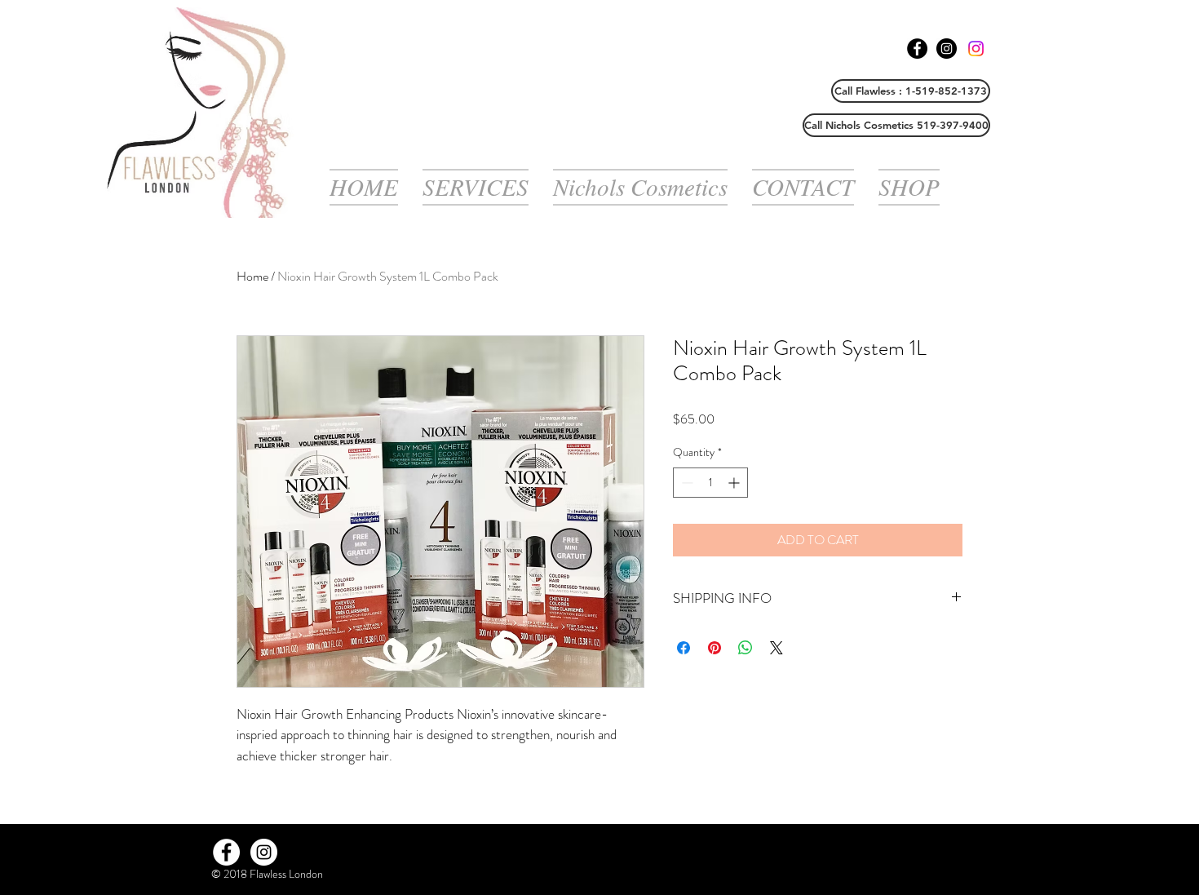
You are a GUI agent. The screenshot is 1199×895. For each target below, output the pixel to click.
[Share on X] (776, 648)
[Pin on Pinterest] (714, 648)
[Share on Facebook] (683, 648)
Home (252, 276)
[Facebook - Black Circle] (917, 48)
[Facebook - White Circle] (226, 852)
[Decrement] (685, 482)
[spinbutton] (710, 482)
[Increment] (735, 482)
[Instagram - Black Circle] (946, 48)
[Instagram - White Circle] (263, 852)
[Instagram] (976, 48)
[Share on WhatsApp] (745, 648)
